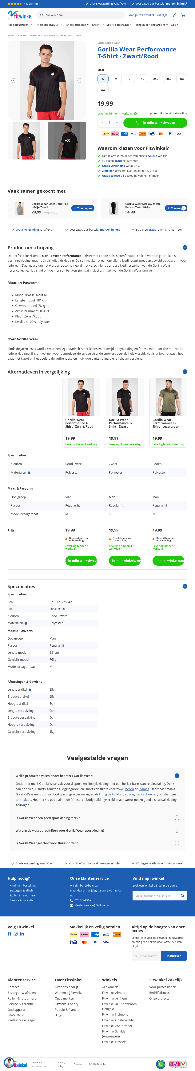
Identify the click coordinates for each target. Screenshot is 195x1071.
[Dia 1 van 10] (27, 141)
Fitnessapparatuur (46, 24)
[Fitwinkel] (17, 1064)
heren (129, 789)
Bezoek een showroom (150, 24)
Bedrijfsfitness (159, 993)
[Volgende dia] (80, 80)
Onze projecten (160, 998)
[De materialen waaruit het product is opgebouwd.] (29, 472)
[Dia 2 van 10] (67, 141)
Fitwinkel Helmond (115, 1014)
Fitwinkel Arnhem (114, 998)
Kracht (96, 24)
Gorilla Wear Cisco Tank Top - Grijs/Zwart (50, 205)
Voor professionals (163, 987)
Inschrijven (174, 956)
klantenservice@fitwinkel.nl (92, 905)
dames (144, 789)
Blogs (59, 1015)
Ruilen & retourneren (23, 895)
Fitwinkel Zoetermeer (117, 1026)
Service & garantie (21, 900)
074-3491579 (83, 900)
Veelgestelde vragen (22, 1020)
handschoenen (146, 794)
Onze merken (64, 998)
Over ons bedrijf (66, 987)
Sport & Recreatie (117, 24)
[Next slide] (183, 208)
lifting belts (107, 794)
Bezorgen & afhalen (22, 890)
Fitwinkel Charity (66, 1004)
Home (11, 35)
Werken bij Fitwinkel (69, 993)
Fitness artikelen (75, 24)
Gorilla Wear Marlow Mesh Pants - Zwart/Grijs (142, 205)
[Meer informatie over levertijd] (135, 113)
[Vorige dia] (13, 80)
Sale (173, 24)
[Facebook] (9, 934)
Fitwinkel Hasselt (114, 1042)
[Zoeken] (182, 895)
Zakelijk (162, 15)
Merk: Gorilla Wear (109, 42)
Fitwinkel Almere (113, 993)
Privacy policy (61, 1064)
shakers (25, 800)
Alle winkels (110, 987)
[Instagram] (16, 934)
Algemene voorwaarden (39, 1064)
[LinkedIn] (22, 934)
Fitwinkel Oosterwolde (118, 1020)
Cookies (78, 1064)
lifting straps (125, 794)
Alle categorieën (18, 24)
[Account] (175, 15)
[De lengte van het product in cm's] (30, 690)
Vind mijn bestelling (23, 885)
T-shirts (22, 35)
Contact (13, 987)
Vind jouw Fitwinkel (141, 15)
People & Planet (66, 1010)
